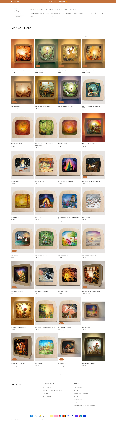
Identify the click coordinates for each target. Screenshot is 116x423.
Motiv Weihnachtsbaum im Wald (66, 181)
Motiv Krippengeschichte (88, 70)
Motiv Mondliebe (15, 181)
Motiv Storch (14, 255)
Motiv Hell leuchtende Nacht (89, 363)
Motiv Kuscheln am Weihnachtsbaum (91, 291)
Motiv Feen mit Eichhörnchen (65, 106)
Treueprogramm (78, 399)
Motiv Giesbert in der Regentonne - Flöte (45, 327)
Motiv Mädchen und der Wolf (65, 327)
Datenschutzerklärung (38, 419)
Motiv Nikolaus (62, 363)
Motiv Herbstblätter (16, 217)
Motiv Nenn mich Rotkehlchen (18, 327)
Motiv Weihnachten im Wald (18, 363)
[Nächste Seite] (65, 374)
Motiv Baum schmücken (17, 291)
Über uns (45, 393)
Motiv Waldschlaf (39, 363)
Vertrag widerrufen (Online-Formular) (84, 405)
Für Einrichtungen (79, 387)
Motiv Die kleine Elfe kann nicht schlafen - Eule (68, 218)
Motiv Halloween (86, 327)
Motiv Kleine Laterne (63, 291)
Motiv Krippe (38, 217)
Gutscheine (77, 402)
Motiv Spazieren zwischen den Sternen (91, 181)
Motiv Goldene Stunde (16, 143)
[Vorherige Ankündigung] (40, 1)
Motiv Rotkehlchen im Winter (89, 255)
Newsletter (77, 396)
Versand (49, 419)
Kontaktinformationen (58, 419)
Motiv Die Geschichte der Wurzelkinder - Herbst (91, 107)
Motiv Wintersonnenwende (41, 291)
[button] (58, 9)
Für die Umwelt (47, 387)
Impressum (67, 419)
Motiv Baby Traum (15, 106)
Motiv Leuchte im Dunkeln (17, 70)
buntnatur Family (19, 419)
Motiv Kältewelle (86, 217)
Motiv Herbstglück (39, 181)
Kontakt (76, 390)
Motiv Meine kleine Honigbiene (42, 106)
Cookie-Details (47, 396)
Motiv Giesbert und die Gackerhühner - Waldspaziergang (44, 144)
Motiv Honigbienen (63, 255)
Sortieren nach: (75, 36)
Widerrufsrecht (27, 419)
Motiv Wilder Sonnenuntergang (89, 143)
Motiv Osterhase (62, 70)
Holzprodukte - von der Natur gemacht (53, 390)
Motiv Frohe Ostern (39, 70)
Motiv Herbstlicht (62, 143)
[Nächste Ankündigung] (76, 1)
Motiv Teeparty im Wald (41, 255)
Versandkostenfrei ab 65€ (81, 393)
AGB (45, 419)
